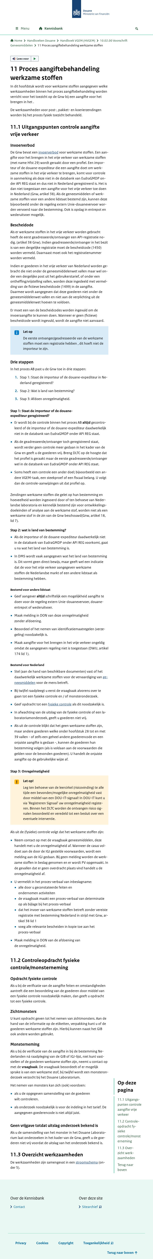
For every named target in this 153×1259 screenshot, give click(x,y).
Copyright (65, 1243)
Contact (19, 1207)
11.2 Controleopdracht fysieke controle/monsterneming (129, 1131)
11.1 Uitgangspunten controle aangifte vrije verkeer (129, 1107)
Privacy (20, 1243)
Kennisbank (53, 28)
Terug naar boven (125, 1167)
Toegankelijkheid (96, 1243)
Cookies (42, 1243)
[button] (24, 58)
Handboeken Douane (41, 40)
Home (18, 40)
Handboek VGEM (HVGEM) (77, 40)
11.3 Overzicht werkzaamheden (126, 1153)
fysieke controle (60, 704)
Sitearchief (90, 1207)
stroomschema (87, 1162)
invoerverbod (48, 152)
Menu (25, 28)
